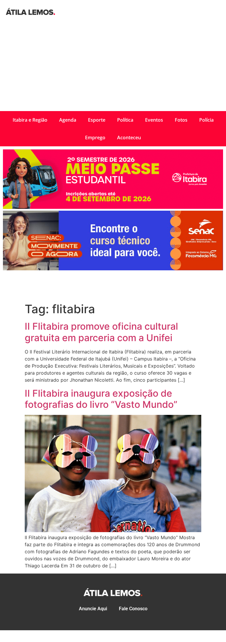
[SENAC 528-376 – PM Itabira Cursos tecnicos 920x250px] (113, 268)
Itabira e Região (30, 120)
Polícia (206, 120)
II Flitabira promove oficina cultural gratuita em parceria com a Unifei (101, 332)
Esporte (96, 120)
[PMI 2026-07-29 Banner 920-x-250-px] (113, 207)
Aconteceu (129, 137)
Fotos (181, 120)
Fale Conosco (133, 608)
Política (125, 120)
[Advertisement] (113, 67)
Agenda (67, 120)
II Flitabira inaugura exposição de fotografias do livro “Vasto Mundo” (101, 399)
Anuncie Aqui (93, 608)
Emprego (95, 137)
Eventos (154, 120)
